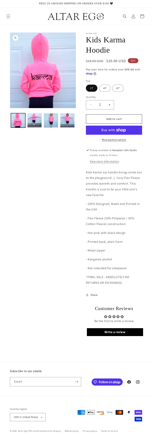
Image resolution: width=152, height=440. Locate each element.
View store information (104, 161)
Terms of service (109, 431)
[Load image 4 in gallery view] (67, 120)
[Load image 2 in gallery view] (34, 120)
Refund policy (72, 431)
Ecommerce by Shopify (49, 431)
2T (91, 88)
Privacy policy (90, 431)
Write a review (114, 332)
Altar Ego (23, 431)
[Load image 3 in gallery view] (51, 120)
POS (30, 431)
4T (104, 88)
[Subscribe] (76, 381)
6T (118, 88)
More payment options (114, 139)
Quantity (91, 97)
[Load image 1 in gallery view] (18, 120)
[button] (8, 16)
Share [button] (94, 295)
